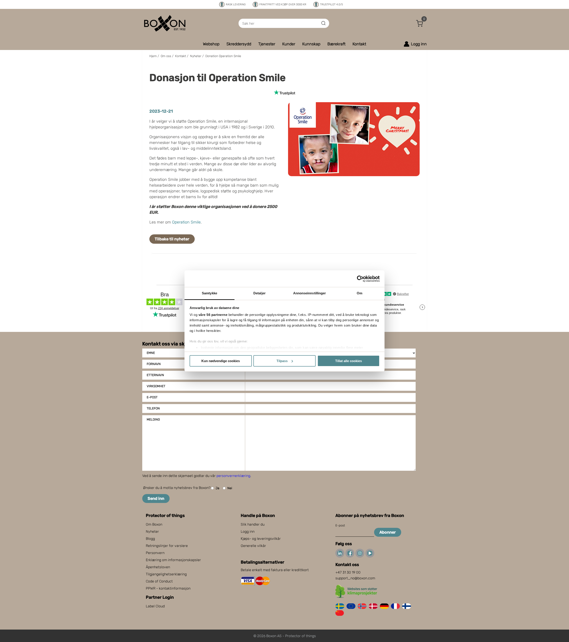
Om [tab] (359, 293)
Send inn (156, 498)
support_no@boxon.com (355, 578)
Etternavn (155, 375)
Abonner (387, 532)
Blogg (150, 538)
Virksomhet (156, 386)
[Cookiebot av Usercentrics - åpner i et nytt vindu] (360, 278)
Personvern (155, 553)
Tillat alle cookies (348, 361)
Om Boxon (154, 524)
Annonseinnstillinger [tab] (309, 293)
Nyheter (152, 531)
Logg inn (247, 531)
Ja (217, 488)
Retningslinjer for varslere (167, 546)
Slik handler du (252, 524)
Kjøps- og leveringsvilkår (261, 538)
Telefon (153, 408)
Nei (229, 488)
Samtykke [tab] (209, 293)
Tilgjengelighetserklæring (166, 574)
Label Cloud (155, 606)
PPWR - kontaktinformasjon (168, 588)
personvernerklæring (233, 476)
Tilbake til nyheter (172, 239)
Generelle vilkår (253, 546)
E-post (152, 397)
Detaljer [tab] (259, 293)
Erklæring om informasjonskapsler (173, 560)
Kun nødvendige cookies (220, 361)
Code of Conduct (159, 581)
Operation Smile (186, 222)
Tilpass (282, 361)
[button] (420, 23)
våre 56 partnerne (213, 315)
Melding (153, 419)
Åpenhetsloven (158, 567)
